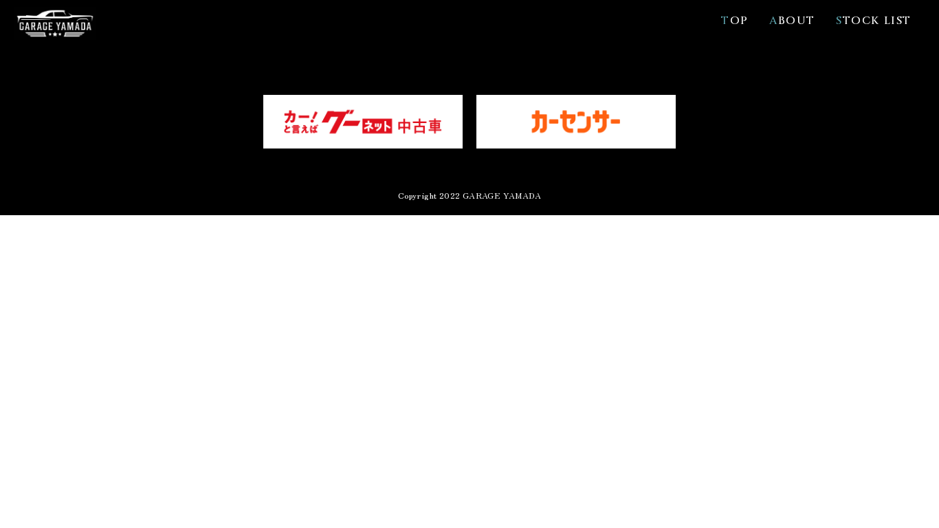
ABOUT (792, 20)
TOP (735, 20)
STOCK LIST (874, 20)
